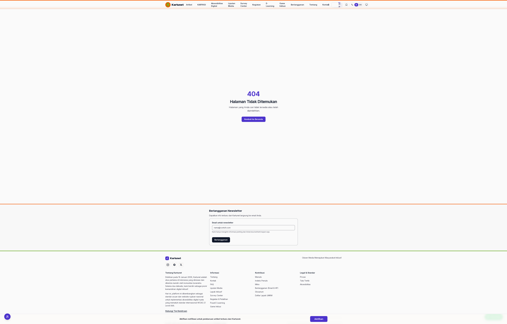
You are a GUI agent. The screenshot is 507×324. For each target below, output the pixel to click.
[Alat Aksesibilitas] (7, 316)
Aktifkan (318, 319)
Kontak (325, 5)
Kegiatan (256, 5)
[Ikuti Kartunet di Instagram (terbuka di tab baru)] (167, 264)
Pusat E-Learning (217, 303)
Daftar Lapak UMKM (263, 295)
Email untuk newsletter (222, 222)
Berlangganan (297, 5)
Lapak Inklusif (216, 292)
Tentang (313, 5)
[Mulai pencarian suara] (328, 5)
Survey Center (243, 4)
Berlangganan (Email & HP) (266, 288)
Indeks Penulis (261, 281)
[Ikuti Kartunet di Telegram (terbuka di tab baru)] (174, 264)
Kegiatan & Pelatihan (219, 299)
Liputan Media (231, 4)
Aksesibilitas (305, 284)
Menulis (258, 277)
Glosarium (259, 292)
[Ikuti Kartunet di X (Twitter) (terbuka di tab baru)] (181, 264)
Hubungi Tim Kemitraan (176, 311)
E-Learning (270, 4)
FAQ (212, 284)
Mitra (257, 284)
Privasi (303, 277)
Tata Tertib (304, 281)
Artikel (189, 5)
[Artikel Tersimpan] (346, 4)
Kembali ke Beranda (253, 119)
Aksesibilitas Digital (217, 4)
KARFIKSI (201, 5)
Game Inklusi (283, 4)
